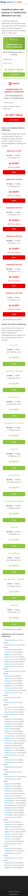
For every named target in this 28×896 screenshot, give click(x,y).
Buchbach (7, 664)
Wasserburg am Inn (10, 858)
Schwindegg (8, 815)
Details (14, 172)
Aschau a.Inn (8, 657)
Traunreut (7, 834)
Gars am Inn (8, 709)
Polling (6, 796)
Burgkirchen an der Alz (11, 671)
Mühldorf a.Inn (9, 750)
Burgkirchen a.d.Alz (10, 666)
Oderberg (7, 786)
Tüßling (7, 839)
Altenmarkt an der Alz (10, 645)
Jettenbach (8, 726)
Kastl (6, 728)
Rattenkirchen (9, 798)
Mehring (7, 745)
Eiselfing (7, 681)
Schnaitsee (8, 808)
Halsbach (7, 719)
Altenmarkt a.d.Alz (9, 640)
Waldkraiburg (8, 851)
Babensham (8, 661)
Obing (6, 784)
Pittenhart (7, 791)
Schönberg (8, 810)
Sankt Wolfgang (9, 805)
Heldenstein (8, 721)
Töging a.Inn (8, 829)
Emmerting (8, 683)
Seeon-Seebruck (9, 817)
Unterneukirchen (9, 843)
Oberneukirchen (9, 776)
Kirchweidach (8, 736)
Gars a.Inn (8, 707)
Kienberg (7, 731)
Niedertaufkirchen (10, 767)
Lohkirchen (8, 743)
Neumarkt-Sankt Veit (11, 755)
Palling (6, 788)
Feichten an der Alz (10, 693)
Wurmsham (8, 865)
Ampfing (6, 654)
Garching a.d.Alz (9, 697)
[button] (25, 2)
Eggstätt (7, 678)
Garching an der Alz (10, 702)
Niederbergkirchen (10, 762)
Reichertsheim (9, 803)
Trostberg (7, 836)
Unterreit (7, 848)
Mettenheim (8, 748)
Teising (7, 827)
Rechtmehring (9, 800)
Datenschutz (17, 891)
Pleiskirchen (8, 793)
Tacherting (7, 824)
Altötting (6, 649)
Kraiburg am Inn (9, 740)
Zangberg (7, 867)
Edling (6, 676)
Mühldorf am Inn (9, 752)
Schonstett (8, 812)
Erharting (7, 688)
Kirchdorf (7, 733)
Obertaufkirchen (9, 779)
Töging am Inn (9, 831)
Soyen (6, 822)
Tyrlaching (7, 841)
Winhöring (7, 863)
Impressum (11, 891)
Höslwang (7, 724)
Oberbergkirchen (9, 772)
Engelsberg (8, 685)
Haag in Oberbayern (10, 714)
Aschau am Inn (8, 659)
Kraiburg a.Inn (9, 738)
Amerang (7, 652)
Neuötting (7, 760)
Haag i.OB (7, 712)
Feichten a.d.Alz (9, 690)
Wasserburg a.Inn (10, 853)
